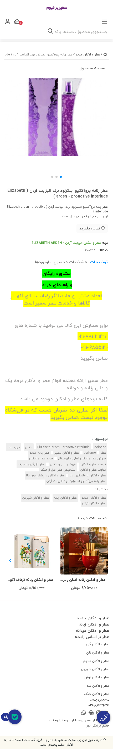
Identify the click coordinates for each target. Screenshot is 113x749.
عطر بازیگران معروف (31, 464)
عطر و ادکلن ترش (94, 503)
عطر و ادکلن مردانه (92, 630)
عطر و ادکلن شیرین (35, 497)
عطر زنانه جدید (39, 452)
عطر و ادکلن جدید (88, 54)
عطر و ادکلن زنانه (65, 497)
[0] (16, 22)
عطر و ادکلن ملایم (96, 661)
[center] (50, 31)
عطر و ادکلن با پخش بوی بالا (45, 475)
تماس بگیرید (90, 228)
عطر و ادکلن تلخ (97, 652)
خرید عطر (13, 447)
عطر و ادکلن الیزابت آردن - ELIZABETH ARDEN (66, 243)
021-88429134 (98, 705)
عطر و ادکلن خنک (96, 694)
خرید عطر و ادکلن (41, 458)
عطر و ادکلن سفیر (66, 452)
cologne (100, 447)
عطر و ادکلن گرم (97, 644)
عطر (103, 452)
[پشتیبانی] (91, 713)
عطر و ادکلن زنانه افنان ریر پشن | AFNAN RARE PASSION (84, 579)
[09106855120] (103, 717)
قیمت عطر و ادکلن (93, 464)
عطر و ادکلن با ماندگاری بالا (88, 475)
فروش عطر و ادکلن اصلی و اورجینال (82, 458)
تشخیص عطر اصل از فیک (57, 469)
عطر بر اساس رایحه (92, 636)
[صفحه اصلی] (105, 54)
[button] (10, 560)
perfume (90, 452)
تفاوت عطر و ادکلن (93, 469)
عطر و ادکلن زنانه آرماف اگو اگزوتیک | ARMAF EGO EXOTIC (31, 579)
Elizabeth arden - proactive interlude (63, 447)
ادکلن (28, 447)
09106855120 (99, 700)
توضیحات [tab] (99, 262)
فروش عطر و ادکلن (63, 464)
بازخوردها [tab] (42, 262)
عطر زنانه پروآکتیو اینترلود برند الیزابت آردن (76, 481)
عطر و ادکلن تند (98, 686)
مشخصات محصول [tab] (70, 262)
